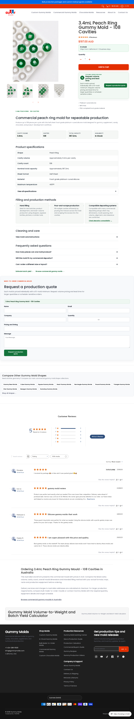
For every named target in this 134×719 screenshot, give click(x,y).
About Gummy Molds (72, 665)
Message (7, 334)
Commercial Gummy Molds (47, 650)
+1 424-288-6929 (11, 648)
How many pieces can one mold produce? (33, 252)
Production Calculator (72, 643)
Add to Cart (103, 67)
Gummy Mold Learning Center (75, 635)
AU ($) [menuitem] (127, 6)
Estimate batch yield (23, 271)
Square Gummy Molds (45, 384)
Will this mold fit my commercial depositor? (34, 258)
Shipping (106, 714)
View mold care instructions (27, 237)
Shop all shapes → (9, 393)
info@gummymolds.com (14, 651)
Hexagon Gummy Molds (28, 389)
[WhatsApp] (123, 656)
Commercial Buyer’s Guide (74, 647)
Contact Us (68, 669)
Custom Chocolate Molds (49, 655)
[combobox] (40, 456)
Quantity (82, 55)
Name (6, 306)
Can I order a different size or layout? (31, 264)
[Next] (64, 51)
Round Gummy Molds (102, 384)
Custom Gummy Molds (48, 635)
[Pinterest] (118, 656)
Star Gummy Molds (10, 389)
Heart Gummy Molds (64, 384)
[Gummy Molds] (10, 12)
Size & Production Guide (73, 639)
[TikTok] (107, 656)
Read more (91, 499)
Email (70, 306)
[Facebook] (112, 656)
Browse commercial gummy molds (49, 271)
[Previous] (6, 51)
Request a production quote (115, 85)
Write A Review (97, 437)
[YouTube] (101, 656)
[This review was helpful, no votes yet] (117, 480)
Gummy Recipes (70, 651)
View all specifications (26, 191)
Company (8, 316)
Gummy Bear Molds (10, 384)
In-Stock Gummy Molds (48, 639)
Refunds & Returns (71, 678)
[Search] (103, 6)
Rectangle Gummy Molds (83, 384)
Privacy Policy (69, 682)
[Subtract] (81, 59)
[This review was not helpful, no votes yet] (120, 480)
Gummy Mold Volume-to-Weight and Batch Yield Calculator (104, 614)
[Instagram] (96, 656)
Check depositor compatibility (99, 221)
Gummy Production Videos (74, 655)
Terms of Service (70, 686)
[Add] (89, 59)
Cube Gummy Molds (27, 384)
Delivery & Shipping (71, 673)
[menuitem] (112, 6)
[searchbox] (19, 456)
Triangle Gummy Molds (122, 384)
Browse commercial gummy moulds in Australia (41, 599)
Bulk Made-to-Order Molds (47, 644)
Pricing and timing (11, 325)
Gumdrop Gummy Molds (48, 389)
